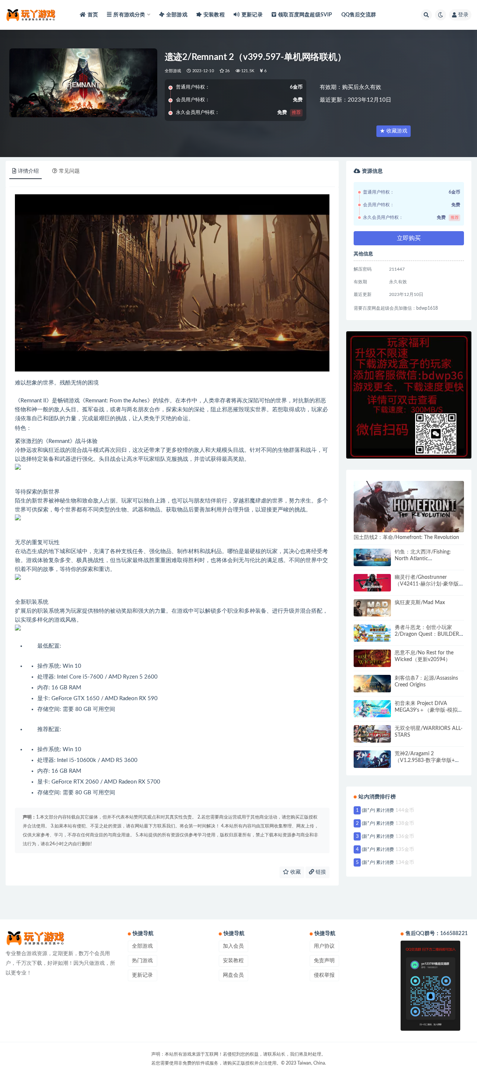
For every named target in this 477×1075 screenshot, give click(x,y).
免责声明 (324, 960)
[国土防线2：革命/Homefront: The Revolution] (409, 506)
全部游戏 (176, 14)
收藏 (295, 872)
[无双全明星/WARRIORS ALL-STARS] (372, 734)
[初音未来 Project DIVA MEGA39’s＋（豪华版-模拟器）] (372, 709)
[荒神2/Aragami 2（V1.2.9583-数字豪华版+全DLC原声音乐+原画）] (372, 759)
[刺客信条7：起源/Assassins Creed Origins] (372, 683)
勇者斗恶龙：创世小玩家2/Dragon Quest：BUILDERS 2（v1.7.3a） (428, 634)
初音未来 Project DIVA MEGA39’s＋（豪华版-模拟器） (426, 710)
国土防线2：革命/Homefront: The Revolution (406, 537)
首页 (93, 14)
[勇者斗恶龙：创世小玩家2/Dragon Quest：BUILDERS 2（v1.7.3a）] (372, 633)
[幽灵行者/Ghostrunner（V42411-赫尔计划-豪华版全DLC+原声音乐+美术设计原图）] (372, 582)
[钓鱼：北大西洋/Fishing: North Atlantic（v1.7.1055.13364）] (372, 557)
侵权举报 (324, 975)
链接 (320, 872)
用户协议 (324, 946)
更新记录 (252, 14)
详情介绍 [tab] (28, 171)
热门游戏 (142, 960)
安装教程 (214, 14)
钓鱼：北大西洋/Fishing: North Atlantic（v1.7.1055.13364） (423, 558)
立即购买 (409, 238)
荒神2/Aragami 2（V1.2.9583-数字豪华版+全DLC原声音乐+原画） (427, 760)
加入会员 (233, 946)
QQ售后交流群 (358, 14)
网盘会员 (233, 975)
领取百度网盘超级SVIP (305, 14)
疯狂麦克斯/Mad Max (420, 602)
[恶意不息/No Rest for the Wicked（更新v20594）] (372, 658)
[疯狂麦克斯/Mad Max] (372, 608)
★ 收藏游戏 (393, 131)
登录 (463, 14)
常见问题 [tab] (69, 171)
